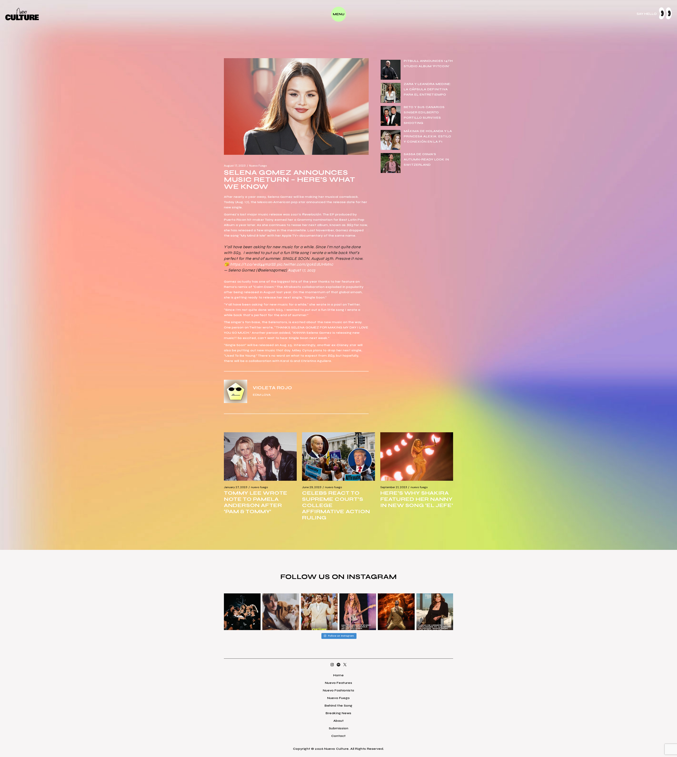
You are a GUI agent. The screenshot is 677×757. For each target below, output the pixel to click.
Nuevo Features (338, 683)
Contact (338, 736)
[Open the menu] (338, 14)
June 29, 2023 (311, 487)
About (338, 721)
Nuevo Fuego (258, 165)
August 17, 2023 (235, 165)
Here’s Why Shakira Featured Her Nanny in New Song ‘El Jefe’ (416, 499)
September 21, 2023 (393, 487)
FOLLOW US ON (313, 576)
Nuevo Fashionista (338, 690)
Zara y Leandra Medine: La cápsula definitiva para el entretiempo (427, 89)
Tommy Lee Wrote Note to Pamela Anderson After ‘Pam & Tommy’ (255, 502)
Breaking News (338, 713)
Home (338, 675)
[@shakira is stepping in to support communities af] (357, 611)
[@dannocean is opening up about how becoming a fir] (280, 611)
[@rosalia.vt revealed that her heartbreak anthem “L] (242, 611)
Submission (338, 728)
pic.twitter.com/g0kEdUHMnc (305, 264)
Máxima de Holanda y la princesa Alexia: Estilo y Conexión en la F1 (428, 136)
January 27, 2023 (235, 487)
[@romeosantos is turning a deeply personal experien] (396, 611)
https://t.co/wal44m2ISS (253, 264)
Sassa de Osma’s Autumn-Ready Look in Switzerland (426, 159)
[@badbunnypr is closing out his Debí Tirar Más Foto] (319, 611)
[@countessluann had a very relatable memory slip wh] (434, 611)
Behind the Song (338, 705)
